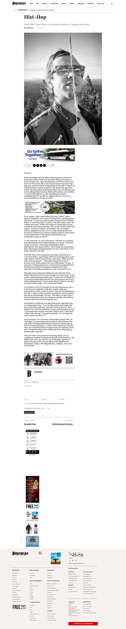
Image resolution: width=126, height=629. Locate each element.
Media (31, 609)
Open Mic (32, 616)
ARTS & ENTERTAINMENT (36, 580)
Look (31, 607)
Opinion (31, 611)
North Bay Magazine (73, 591)
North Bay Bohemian (73, 580)
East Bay (70, 589)
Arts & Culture (50, 585)
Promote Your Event (51, 620)
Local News (32, 575)
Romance (49, 605)
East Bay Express (72, 574)
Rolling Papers (33, 620)
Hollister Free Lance (87, 578)
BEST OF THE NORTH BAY (53, 580)
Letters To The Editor (34, 613)
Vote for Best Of (15, 599)
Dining (48, 573)
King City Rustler (87, 580)
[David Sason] (29, 374)
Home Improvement (51, 599)
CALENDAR (49, 611)
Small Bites (49, 577)
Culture (31, 590)
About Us (14, 579)
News (31, 577)
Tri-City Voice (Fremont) (88, 593)
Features (32, 573)
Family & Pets (50, 596)
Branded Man (30, 424)
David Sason (29, 28)
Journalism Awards (87, 606)
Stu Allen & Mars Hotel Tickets (41, 10)
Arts (31, 583)
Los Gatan (85, 582)
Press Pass (32, 618)
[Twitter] (37, 165)
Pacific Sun (70, 582)
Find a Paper (15, 595)
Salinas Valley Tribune (88, 589)
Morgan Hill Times (87, 585)
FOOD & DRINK (50, 570)
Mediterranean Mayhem (62, 424)
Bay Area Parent (72, 587)
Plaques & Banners (16, 601)
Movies (31, 592)
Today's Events (50, 616)
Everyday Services (51, 594)
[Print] (53, 165)
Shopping (49, 607)
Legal (69, 605)
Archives (14, 592)
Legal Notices (71, 608)
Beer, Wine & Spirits (51, 588)
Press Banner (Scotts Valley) (89, 587)
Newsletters (15, 573)
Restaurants (50, 575)
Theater (31, 599)
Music (31, 594)
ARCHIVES (40, 553)
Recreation (49, 601)
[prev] (14, 10)
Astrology (32, 605)
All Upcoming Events (51, 613)
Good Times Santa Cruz (73, 576)
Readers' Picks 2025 (51, 583)
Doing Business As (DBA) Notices (74, 613)
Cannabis (49, 592)
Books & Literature (34, 585)
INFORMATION (15, 570)
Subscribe (14, 575)
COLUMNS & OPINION (35, 602)
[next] (17, 10)
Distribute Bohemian (16, 597)
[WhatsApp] (44, 165)
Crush (31, 588)
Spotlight (32, 596)
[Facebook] (34, 165)
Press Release (15, 586)
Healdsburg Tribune (87, 576)
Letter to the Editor (16, 584)
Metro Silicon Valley (72, 578)
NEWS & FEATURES (34, 570)
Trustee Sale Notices (73, 615)
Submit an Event (51, 618)
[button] (112, 3)
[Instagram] (72, 560)
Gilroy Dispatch (86, 574)
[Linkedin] (41, 165)
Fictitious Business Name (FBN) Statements (74, 610)
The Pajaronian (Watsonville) (89, 591)
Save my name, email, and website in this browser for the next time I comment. (45, 403)
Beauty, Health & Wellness (53, 590)
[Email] (49, 165)
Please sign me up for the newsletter (32, 408)
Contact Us (14, 581)
